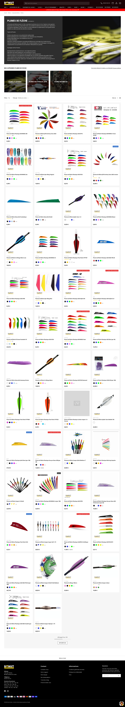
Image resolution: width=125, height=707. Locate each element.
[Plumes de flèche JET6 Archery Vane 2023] (48, 117)
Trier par (15, 98)
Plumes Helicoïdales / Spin (38, 82)
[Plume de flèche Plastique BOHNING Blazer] (105, 200)
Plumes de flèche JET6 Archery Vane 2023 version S (105, 175)
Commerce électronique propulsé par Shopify (21, 702)
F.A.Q (70, 674)
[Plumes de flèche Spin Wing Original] (48, 158)
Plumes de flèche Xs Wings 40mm (44, 380)
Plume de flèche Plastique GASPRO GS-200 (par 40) (76, 542)
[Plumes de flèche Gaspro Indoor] (105, 566)
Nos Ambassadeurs (45, 677)
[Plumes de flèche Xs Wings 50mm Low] (19, 241)
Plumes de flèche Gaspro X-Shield (15, 501)
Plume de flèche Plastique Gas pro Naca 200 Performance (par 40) (104, 501)
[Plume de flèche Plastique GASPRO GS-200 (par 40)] (77, 526)
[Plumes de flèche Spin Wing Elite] (48, 282)
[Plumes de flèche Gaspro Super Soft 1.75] (48, 526)
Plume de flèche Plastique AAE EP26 (44, 339)
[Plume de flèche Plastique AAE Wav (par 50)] (105, 323)
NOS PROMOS (107, 7)
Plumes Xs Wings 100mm (70, 583)
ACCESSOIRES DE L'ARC (15, 7)
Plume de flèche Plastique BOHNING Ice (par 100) (48, 501)
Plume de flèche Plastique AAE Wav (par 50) (104, 339)
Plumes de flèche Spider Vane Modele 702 (103, 419)
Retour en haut (62, 658)
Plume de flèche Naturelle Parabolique (17, 217)
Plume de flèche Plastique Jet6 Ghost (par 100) (18, 460)
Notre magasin (44, 672)
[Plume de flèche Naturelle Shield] (48, 200)
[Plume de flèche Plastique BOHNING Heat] (77, 323)
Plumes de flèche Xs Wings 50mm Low (16, 258)
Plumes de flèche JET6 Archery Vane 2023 (45, 133)
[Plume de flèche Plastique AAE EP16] (77, 117)
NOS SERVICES (115, 7)
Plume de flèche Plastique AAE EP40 (16, 298)
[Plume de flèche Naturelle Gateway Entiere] (19, 364)
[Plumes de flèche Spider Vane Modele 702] (105, 403)
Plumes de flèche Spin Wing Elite (43, 298)
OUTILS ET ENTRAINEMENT (50, 7)
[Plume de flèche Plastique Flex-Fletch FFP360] (19, 403)
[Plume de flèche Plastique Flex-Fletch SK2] (19, 526)
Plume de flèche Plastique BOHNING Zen (17, 174)
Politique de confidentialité (75, 672)
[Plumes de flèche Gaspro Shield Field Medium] (48, 566)
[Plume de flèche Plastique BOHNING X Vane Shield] (105, 117)
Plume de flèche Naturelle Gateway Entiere (18, 380)
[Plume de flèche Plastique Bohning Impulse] (105, 444)
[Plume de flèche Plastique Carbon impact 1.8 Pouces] (77, 403)
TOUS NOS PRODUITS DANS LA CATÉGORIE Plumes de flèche (106, 68)
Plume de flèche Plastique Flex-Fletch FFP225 (46, 419)
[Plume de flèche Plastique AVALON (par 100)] (105, 364)
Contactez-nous (44, 669)
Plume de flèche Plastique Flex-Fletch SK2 (17, 542)
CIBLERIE (82, 7)
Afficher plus (62, 642)
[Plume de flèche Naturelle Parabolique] (19, 200)
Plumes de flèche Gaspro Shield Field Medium (47, 583)
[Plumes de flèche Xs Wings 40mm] (48, 364)
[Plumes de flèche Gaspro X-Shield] (19, 485)
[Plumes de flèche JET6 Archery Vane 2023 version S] (105, 158)
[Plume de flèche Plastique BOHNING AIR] (19, 117)
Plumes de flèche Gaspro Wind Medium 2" (75, 460)
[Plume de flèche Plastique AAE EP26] (48, 323)
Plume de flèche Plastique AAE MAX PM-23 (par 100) (19, 583)
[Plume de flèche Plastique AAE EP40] (19, 282)
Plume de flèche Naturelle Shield (43, 217)
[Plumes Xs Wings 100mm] (77, 566)
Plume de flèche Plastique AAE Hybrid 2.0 (103, 298)
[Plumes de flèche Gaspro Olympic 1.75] (48, 607)
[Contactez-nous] (112, 3)
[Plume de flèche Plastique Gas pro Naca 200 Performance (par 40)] (105, 485)
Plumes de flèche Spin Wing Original (44, 174)
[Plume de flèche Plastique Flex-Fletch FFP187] (77, 241)
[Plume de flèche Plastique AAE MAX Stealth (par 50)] (19, 607)
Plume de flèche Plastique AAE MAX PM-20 (104, 258)
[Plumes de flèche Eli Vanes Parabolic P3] (19, 323)
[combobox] (57, 3)
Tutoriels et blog (45, 680)
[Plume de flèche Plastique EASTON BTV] (105, 526)
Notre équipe (44, 674)
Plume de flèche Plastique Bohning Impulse (104, 460)
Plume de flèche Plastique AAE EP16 (73, 133)
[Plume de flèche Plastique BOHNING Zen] (19, 158)
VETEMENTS (90, 7)
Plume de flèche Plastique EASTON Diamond (75, 380)
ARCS (5, 7)
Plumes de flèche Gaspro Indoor (101, 583)
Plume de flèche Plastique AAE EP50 (73, 501)
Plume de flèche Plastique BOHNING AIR (17, 133)
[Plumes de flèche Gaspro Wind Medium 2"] (77, 444)
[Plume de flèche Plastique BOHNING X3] (48, 241)
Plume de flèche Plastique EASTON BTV (103, 542)
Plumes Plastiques (15, 82)
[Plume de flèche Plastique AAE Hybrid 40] (77, 282)
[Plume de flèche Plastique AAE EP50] (77, 485)
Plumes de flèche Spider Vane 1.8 (72, 217)
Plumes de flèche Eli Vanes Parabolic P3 (17, 339)
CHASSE (75, 7)
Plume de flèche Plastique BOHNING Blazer (104, 217)
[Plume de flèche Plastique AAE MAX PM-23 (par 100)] (19, 566)
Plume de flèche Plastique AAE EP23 (73, 174)
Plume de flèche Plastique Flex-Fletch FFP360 (18, 419)
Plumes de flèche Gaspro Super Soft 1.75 (45, 542)
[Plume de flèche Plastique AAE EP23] (77, 158)
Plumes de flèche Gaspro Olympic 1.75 (45, 623)
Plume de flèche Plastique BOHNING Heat (75, 339)
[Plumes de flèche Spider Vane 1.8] (77, 200)
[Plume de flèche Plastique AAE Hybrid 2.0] (105, 282)
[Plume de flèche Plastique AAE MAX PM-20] (105, 241)
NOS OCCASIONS (99, 7)
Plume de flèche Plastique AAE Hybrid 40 (74, 298)
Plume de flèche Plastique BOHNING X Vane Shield (104, 134)
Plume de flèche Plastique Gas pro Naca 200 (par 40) (47, 461)
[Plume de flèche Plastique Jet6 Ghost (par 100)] (19, 444)
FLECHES (40, 7)
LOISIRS (69, 7)
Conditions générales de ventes (76, 669)
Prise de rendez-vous (46, 682)
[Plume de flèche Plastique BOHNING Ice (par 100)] (48, 485)
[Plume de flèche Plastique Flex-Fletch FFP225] (48, 403)
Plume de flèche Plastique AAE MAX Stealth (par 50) (19, 624)
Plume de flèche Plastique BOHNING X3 (45, 258)
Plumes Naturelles (60, 82)
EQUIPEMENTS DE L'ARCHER (29, 7)
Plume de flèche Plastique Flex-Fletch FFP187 (75, 258)
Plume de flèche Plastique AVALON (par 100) (104, 380)
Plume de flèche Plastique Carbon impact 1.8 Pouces (75, 420)
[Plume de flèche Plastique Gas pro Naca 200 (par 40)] (48, 444)
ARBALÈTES (61, 7)
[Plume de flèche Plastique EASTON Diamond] (77, 364)
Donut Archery (10, 702)
